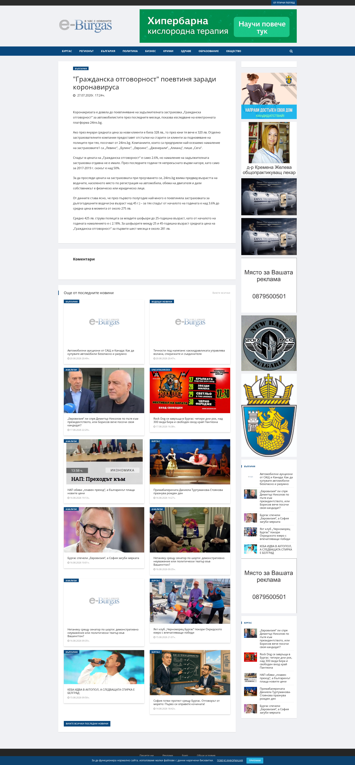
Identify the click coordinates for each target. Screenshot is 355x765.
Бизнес (150, 51)
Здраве (186, 51)
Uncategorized (161, 369)
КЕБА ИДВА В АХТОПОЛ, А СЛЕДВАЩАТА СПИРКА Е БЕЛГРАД (101, 691)
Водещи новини (162, 301)
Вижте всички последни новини (87, 723)
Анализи (71, 369)
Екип (185, 755)
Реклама (168, 755)
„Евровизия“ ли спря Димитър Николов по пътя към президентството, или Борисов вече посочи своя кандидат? (102, 422)
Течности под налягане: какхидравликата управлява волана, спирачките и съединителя (189, 352)
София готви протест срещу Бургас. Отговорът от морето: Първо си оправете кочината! (186, 702)
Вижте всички (221, 292)
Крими (168, 51)
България (108, 51)
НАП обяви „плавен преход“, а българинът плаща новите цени (101, 491)
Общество (233, 51)
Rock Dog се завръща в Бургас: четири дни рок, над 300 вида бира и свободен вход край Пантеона (188, 420)
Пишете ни (147, 755)
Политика (130, 51)
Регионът (86, 51)
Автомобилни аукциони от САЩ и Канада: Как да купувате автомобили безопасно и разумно (100, 352)
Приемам (255, 760)
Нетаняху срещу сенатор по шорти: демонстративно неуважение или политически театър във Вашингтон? (188, 561)
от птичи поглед (284, 2)
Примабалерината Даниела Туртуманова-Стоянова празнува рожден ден (188, 491)
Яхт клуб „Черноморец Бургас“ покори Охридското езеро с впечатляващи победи (187, 630)
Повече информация (230, 760)
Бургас (67, 51)
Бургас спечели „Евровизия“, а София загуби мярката (103, 558)
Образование (209, 51)
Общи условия (206, 755)
